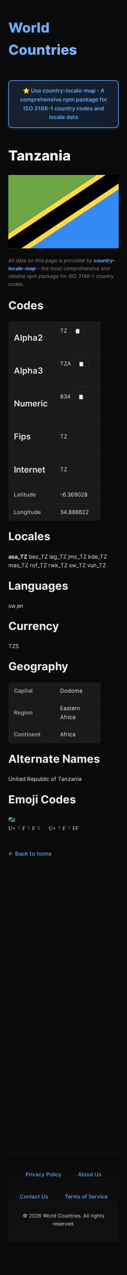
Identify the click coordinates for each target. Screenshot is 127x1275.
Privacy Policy (43, 1174)
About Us (89, 1174)
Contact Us (34, 1196)
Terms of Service (86, 1196)
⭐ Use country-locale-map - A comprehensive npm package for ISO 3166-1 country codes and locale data (63, 103)
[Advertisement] (63, 932)
